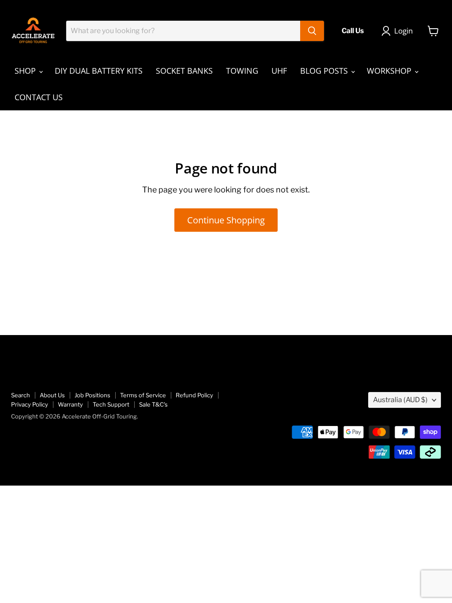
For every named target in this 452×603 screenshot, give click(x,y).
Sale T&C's (153, 404)
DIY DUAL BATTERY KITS (99, 70)
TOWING (242, 70)
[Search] (312, 31)
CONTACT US (39, 97)
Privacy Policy (29, 404)
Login (403, 31)
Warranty (70, 404)
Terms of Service (143, 395)
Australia (400, 400)
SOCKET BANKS (184, 70)
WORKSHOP (390, 70)
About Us (52, 395)
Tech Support (111, 404)
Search (20, 395)
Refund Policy (194, 395)
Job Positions (92, 395)
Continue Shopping (226, 220)
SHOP (26, 70)
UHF (279, 70)
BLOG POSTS (325, 70)
